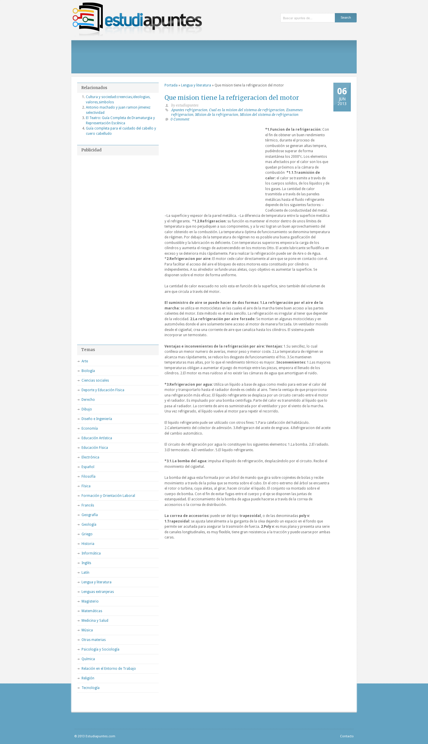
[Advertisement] (214, 57)
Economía (90, 428)
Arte (85, 361)
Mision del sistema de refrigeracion (269, 115)
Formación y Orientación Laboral (108, 496)
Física (86, 486)
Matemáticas (92, 611)
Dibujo (87, 409)
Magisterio (90, 601)
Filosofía (88, 476)
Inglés (86, 563)
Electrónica (90, 457)
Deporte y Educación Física (103, 390)
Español (88, 467)
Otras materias (94, 640)
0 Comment (180, 119)
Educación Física (95, 448)
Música (87, 630)
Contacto (347, 736)
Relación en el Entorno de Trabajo (109, 669)
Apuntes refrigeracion (189, 110)
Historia (88, 544)
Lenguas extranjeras (98, 592)
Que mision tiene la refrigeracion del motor (232, 98)
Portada (171, 85)
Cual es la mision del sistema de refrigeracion (246, 110)
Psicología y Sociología (100, 649)
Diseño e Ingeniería (97, 419)
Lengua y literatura (196, 85)
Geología (89, 524)
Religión (88, 678)
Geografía (90, 515)
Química (88, 659)
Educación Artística (97, 438)
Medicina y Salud (95, 621)
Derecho (88, 400)
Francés (88, 505)
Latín (85, 573)
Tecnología (91, 688)
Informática (91, 553)
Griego (87, 534)
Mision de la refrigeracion (216, 115)
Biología (88, 371)
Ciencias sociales (95, 380)
